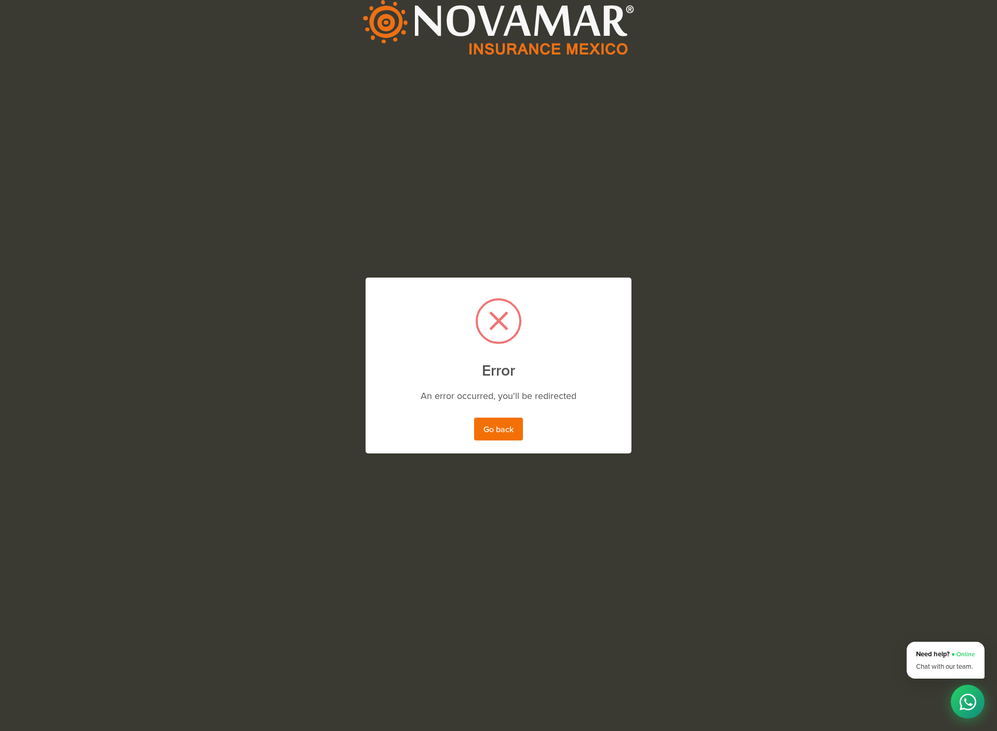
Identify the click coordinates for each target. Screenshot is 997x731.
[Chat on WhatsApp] (968, 702)
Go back (498, 429)
